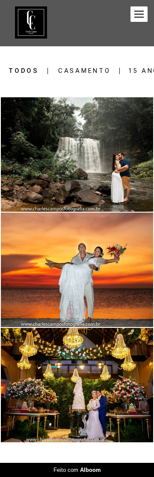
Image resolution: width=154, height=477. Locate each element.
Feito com (77, 470)
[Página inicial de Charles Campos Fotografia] (31, 23)
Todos (24, 71)
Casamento (84, 71)
